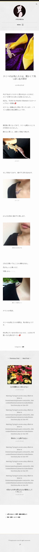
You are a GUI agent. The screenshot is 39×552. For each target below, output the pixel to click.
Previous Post (14, 358)
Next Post (26, 358)
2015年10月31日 (19, 85)
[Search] (36, 4)
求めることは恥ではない (19, 438)
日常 (23, 347)
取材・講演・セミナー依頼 (13, 517)
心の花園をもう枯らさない (19, 387)
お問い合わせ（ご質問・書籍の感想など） (17, 514)
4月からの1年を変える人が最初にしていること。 (19, 490)
